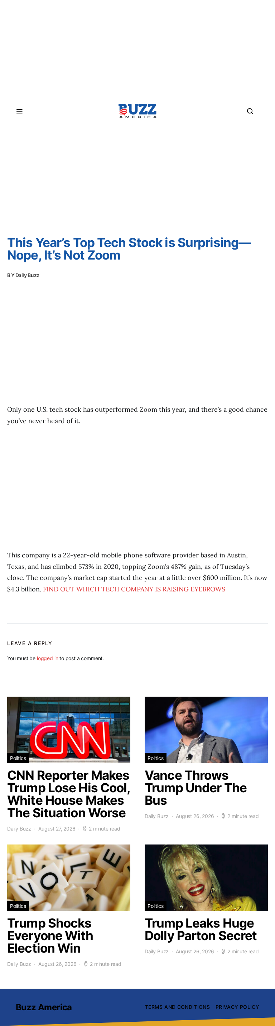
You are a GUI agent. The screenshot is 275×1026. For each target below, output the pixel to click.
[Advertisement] (137, 50)
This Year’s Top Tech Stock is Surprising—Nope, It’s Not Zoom (129, 248)
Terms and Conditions (177, 1007)
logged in (47, 658)
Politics (18, 758)
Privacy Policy (237, 1007)
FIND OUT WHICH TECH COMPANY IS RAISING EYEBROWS (134, 589)
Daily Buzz (27, 275)
